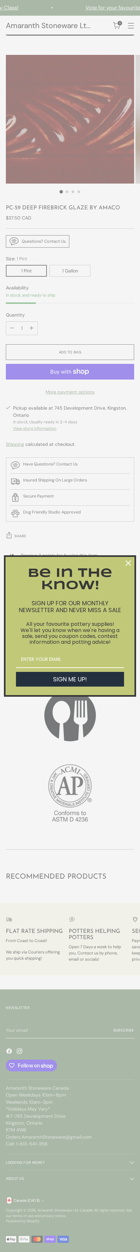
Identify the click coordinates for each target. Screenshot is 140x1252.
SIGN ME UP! (70, 679)
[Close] (128, 563)
